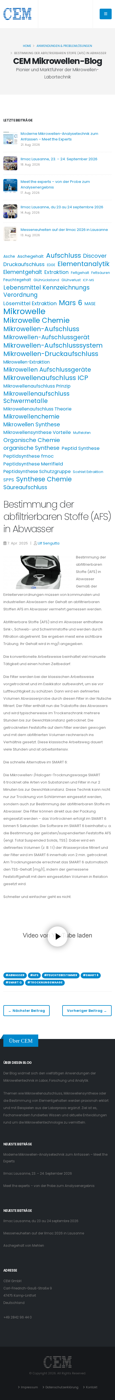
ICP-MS (88, 280)
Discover (95, 255)
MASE (90, 304)
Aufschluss (63, 255)
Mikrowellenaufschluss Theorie (37, 409)
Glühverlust (71, 280)
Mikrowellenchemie (31, 416)
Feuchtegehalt (17, 280)
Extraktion (56, 272)
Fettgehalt (80, 272)
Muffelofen (82, 432)
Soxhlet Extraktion (88, 471)
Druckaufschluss (24, 264)
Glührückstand (46, 280)
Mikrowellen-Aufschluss (41, 329)
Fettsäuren (100, 272)
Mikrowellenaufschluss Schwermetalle (36, 397)
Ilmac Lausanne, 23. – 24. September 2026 (59, 159)
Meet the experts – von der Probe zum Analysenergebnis (49, 1186)
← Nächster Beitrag (26, 1010)
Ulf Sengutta (48, 543)
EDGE (51, 264)
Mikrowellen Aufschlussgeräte (47, 369)
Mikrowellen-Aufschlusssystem (53, 345)
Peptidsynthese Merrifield (33, 463)
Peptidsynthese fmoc (28, 456)
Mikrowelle (24, 311)
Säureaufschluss (25, 487)
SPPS (8, 480)
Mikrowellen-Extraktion (26, 362)
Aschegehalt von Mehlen (23, 1245)
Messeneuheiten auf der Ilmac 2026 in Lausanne (64, 229)
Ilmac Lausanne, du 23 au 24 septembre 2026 (62, 207)
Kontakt (91, 1387)
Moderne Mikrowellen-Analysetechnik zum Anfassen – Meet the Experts (59, 136)
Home (27, 46)
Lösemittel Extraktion (30, 303)
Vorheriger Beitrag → (87, 1010)
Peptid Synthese (81, 448)
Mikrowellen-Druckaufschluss (50, 353)
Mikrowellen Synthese (31, 424)
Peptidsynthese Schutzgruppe (37, 471)
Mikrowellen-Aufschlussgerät (46, 337)
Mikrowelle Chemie (36, 320)
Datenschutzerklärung (61, 1387)
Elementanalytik (83, 263)
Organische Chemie (31, 440)
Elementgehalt (22, 272)
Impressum (29, 1387)
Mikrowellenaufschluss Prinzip (37, 386)
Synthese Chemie (44, 479)
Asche (9, 256)
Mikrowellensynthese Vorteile (37, 432)
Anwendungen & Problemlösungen (64, 46)
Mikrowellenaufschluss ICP (45, 377)
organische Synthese (31, 448)
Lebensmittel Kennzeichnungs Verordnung (46, 291)
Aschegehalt (30, 256)
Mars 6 (70, 303)
